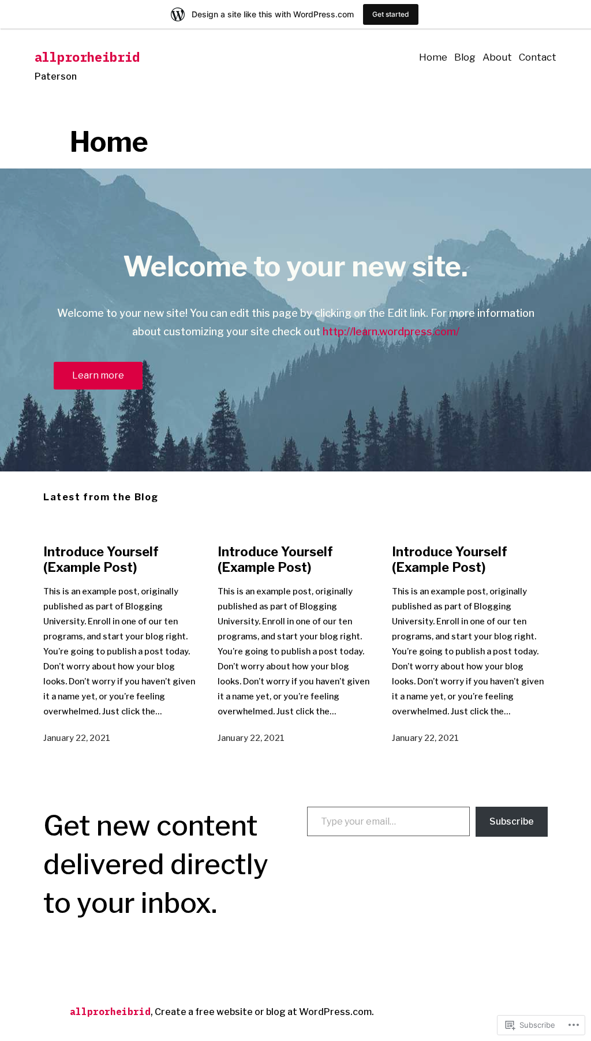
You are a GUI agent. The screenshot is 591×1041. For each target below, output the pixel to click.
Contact (537, 57)
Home (433, 57)
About (497, 57)
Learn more (98, 375)
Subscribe (511, 821)
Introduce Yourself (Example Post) (101, 559)
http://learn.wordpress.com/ (391, 331)
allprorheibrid (87, 56)
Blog (465, 57)
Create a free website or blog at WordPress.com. (264, 1011)
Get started (390, 14)
